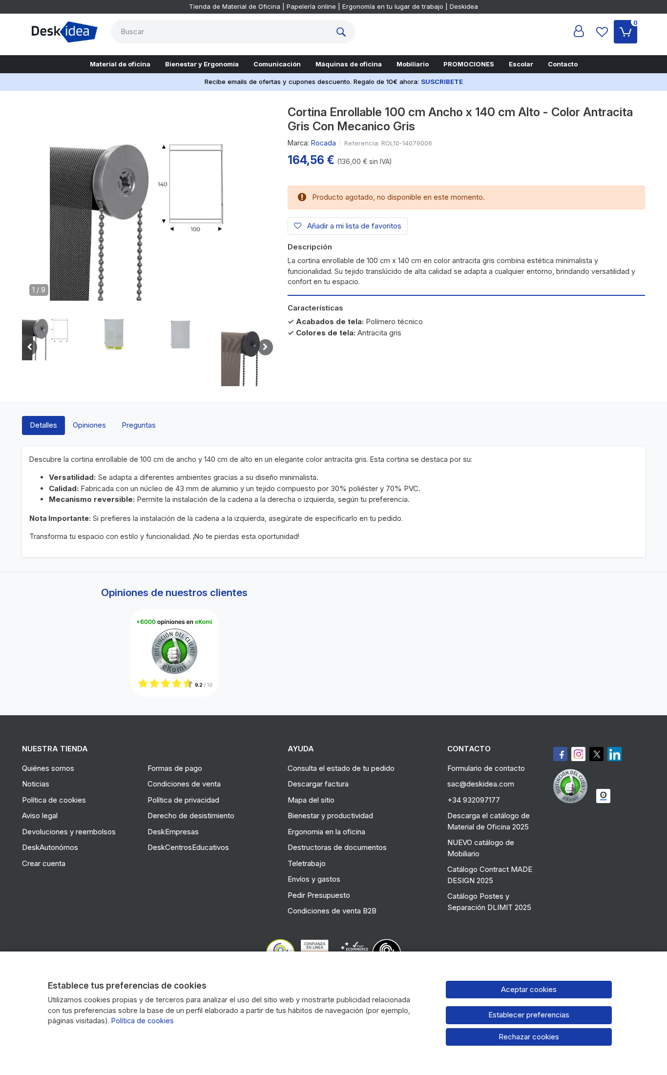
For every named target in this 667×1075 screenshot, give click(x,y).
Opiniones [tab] (89, 425)
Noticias (35, 783)
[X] (596, 754)
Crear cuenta (43, 863)
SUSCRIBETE (442, 81)
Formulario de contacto (486, 768)
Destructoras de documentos (337, 847)
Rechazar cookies (529, 1036)
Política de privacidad (183, 800)
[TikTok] (614, 754)
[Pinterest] (572, 786)
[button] (48, 334)
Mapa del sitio (311, 800)
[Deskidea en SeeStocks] (603, 796)
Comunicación (277, 64)
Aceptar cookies (529, 989)
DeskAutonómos (50, 847)
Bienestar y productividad (330, 815)
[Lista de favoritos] (602, 31)
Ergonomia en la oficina (326, 831)
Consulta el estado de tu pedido (341, 768)
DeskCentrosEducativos (188, 847)
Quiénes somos (48, 768)
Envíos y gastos (314, 879)
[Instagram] (578, 754)
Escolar (521, 64)
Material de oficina (120, 64)
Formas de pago (174, 768)
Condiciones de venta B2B (332, 910)
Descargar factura (318, 783)
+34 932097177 (473, 800)
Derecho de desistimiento (190, 815)
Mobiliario (412, 64)
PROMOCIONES (468, 64)
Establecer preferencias (528, 1014)
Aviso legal (40, 815)
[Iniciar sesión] (578, 31)
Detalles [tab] (43, 425)
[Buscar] (343, 31)
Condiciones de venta (184, 783)
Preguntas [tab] (139, 425)
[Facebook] (560, 754)
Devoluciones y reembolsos (69, 831)
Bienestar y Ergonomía (202, 64)
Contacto (563, 64)
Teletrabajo (307, 863)
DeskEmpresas (173, 831)
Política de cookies (54, 800)
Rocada (323, 143)
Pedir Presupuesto (319, 895)
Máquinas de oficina (348, 64)
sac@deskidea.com (480, 783)
